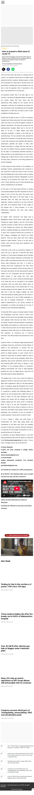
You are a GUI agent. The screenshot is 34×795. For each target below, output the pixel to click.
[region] (17, 15)
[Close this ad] (33, 789)
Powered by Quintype (17, 789)
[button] (3, 2)
